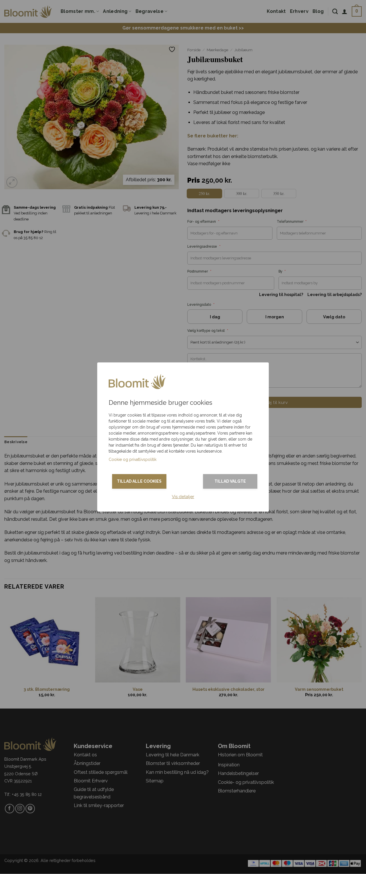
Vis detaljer (183, 496)
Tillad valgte (230, 481)
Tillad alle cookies (139, 481)
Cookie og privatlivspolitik (132, 459)
